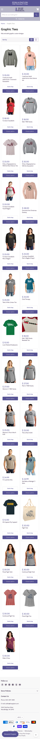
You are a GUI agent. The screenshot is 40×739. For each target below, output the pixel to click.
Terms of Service (18, 731)
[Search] (36, 15)
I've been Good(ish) (8, 121)
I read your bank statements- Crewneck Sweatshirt (9, 79)
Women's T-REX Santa (9, 389)
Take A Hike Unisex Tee (10, 302)
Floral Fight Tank (7, 572)
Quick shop (10, 86)
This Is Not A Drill (27, 433)
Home (3, 23)
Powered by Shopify (20, 735)
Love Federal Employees (10, 345)
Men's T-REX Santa (27, 386)
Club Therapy (26, 299)
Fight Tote (25, 528)
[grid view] (31, 39)
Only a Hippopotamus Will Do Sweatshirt (28, 165)
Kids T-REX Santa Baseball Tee (27, 339)
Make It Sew (6, 658)
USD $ (19, 717)
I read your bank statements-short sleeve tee (29, 78)
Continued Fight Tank (28, 572)
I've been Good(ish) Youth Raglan (8, 208)
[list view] (36, 39)
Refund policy (28, 731)
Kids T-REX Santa (27, 122)
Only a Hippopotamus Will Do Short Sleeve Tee (10, 165)
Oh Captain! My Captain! (10, 522)
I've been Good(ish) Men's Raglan (8, 257)
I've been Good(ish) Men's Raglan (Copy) (28, 257)
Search (10, 731)
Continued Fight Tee (9, 616)
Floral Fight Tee (26, 616)
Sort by (5, 39)
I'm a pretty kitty (8, 480)
